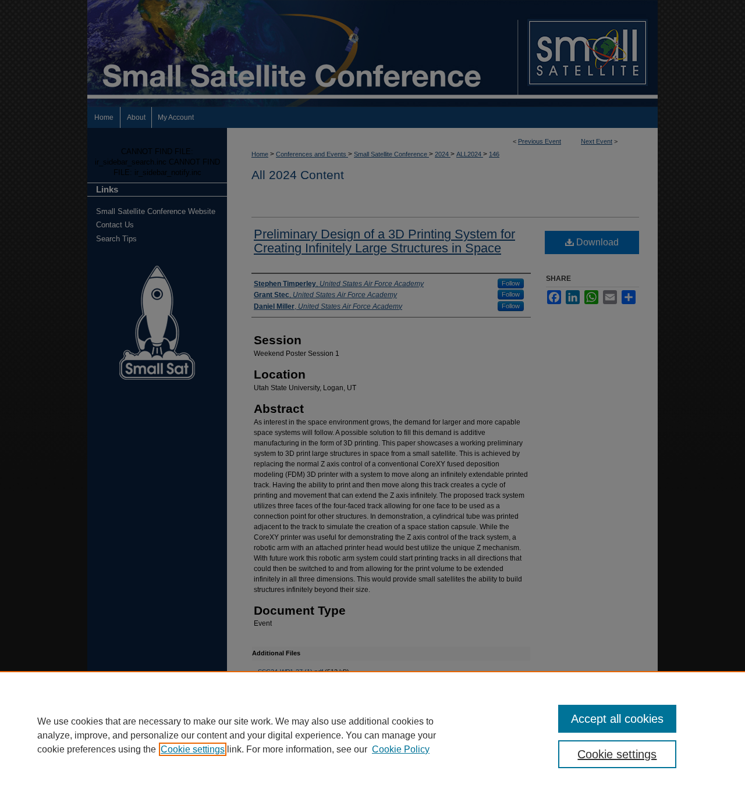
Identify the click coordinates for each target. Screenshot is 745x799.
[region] (372, 735)
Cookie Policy (401, 749)
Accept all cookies (617, 718)
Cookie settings (193, 749)
